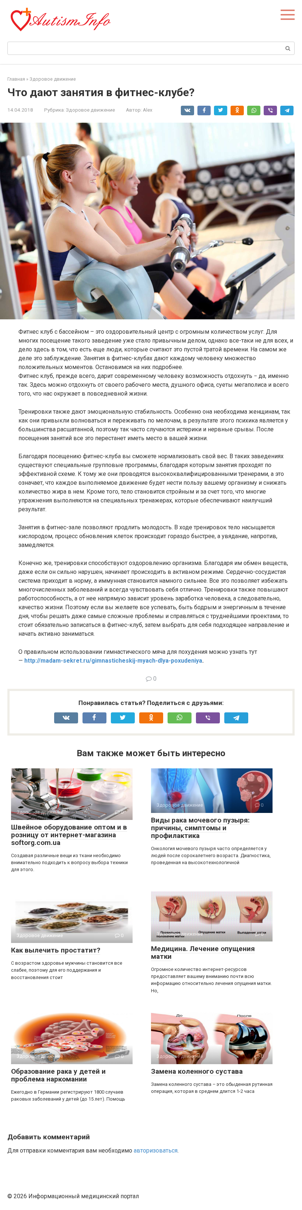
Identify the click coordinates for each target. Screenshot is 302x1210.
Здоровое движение (90, 110)
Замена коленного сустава (197, 1071)
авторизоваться (156, 1150)
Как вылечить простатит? (55, 950)
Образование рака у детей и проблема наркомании (58, 1075)
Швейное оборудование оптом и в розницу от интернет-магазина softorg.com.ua (69, 835)
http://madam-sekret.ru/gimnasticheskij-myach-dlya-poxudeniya (113, 660)
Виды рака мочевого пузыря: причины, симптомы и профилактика (200, 828)
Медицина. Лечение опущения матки (203, 952)
